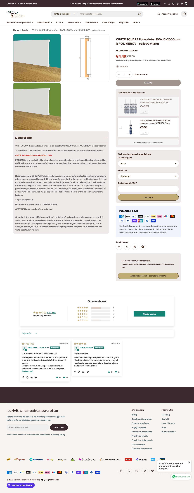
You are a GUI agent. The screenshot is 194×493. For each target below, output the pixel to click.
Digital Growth (52, 479)
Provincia (122, 170)
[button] (82, 308)
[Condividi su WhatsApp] (143, 247)
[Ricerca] (139, 13)
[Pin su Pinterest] (135, 247)
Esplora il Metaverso (27, 3)
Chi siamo (11, 3)
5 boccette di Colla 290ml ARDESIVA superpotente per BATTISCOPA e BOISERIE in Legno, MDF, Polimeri (156, 102)
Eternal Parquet (21, 479)
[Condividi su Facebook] (119, 247)
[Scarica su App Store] (155, 4)
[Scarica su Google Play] (142, 4)
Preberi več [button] (27, 371)
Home (16, 30)
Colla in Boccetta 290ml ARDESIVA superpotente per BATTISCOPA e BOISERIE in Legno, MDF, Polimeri (155, 123)
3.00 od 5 (51, 312)
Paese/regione (125, 157)
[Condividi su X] (127, 247)
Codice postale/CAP (127, 183)
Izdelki (25, 30)
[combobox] (97, 14)
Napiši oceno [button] (149, 314)
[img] (28, 343)
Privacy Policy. (59, 434)
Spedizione (133, 60)
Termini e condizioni (40, 434)
